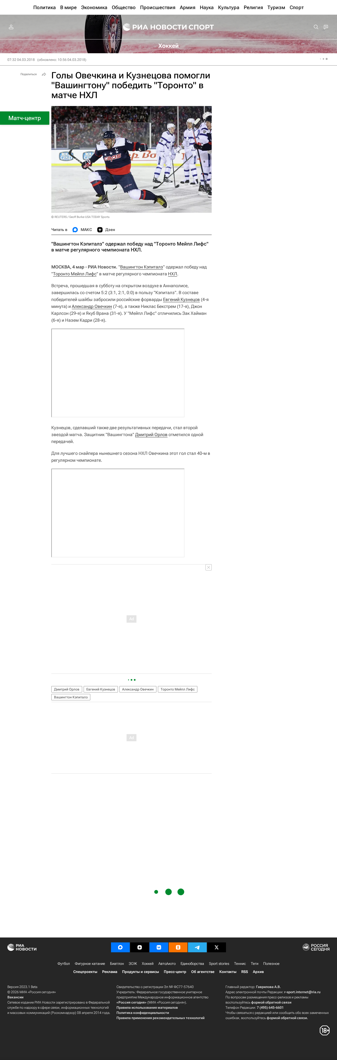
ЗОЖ (133, 963)
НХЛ (172, 273)
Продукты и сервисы (140, 972)
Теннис (240, 963)
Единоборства (192, 963)
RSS (244, 972)
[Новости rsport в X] (216, 947)
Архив (258, 972)
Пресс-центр (175, 972)
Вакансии (15, 997)
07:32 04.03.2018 (21, 60)
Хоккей (147, 963)
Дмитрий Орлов (151, 434)
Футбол (63, 963)
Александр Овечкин (92, 306)
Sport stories (219, 963)
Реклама (109, 972)
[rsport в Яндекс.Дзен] (139, 947)
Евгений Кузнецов (181, 299)
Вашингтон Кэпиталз (141, 266)
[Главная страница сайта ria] (152, 27)
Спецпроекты (85, 972)
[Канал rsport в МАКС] (120, 947)
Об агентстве (202, 972)
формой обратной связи (271, 1002)
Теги (254, 963)
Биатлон (117, 963)
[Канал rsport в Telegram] (197, 947)
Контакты (227, 972)
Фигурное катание (90, 963)
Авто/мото (167, 963)
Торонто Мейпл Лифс (74, 273)
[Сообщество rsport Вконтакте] (159, 947)
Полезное (271, 963)
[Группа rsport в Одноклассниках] (178, 947)
